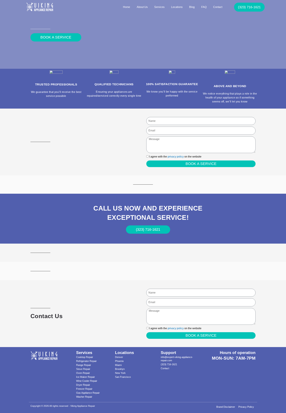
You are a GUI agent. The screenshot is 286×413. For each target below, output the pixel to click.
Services (159, 7)
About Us (142, 7)
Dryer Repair (83, 384)
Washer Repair (84, 396)
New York (120, 373)
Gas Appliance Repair (88, 392)
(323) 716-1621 (169, 364)
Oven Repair (83, 373)
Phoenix (119, 361)
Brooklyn (120, 369)
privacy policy (176, 156)
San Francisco (123, 376)
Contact (217, 7)
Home (126, 7)
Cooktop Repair (84, 357)
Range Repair (83, 365)
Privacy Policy (246, 406)
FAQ (204, 7)
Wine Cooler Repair (86, 380)
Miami (118, 365)
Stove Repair (83, 369)
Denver (119, 357)
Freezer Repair (84, 388)
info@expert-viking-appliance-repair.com (177, 359)
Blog (192, 7)
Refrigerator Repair (86, 361)
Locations (177, 7)
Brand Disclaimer (225, 406)
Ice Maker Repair (85, 376)
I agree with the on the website (175, 156)
